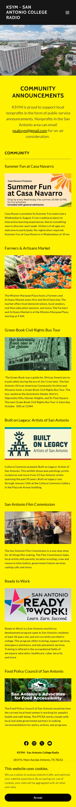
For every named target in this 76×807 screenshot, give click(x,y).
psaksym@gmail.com (29, 130)
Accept (38, 797)
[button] (67, 12)
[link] (28, 18)
